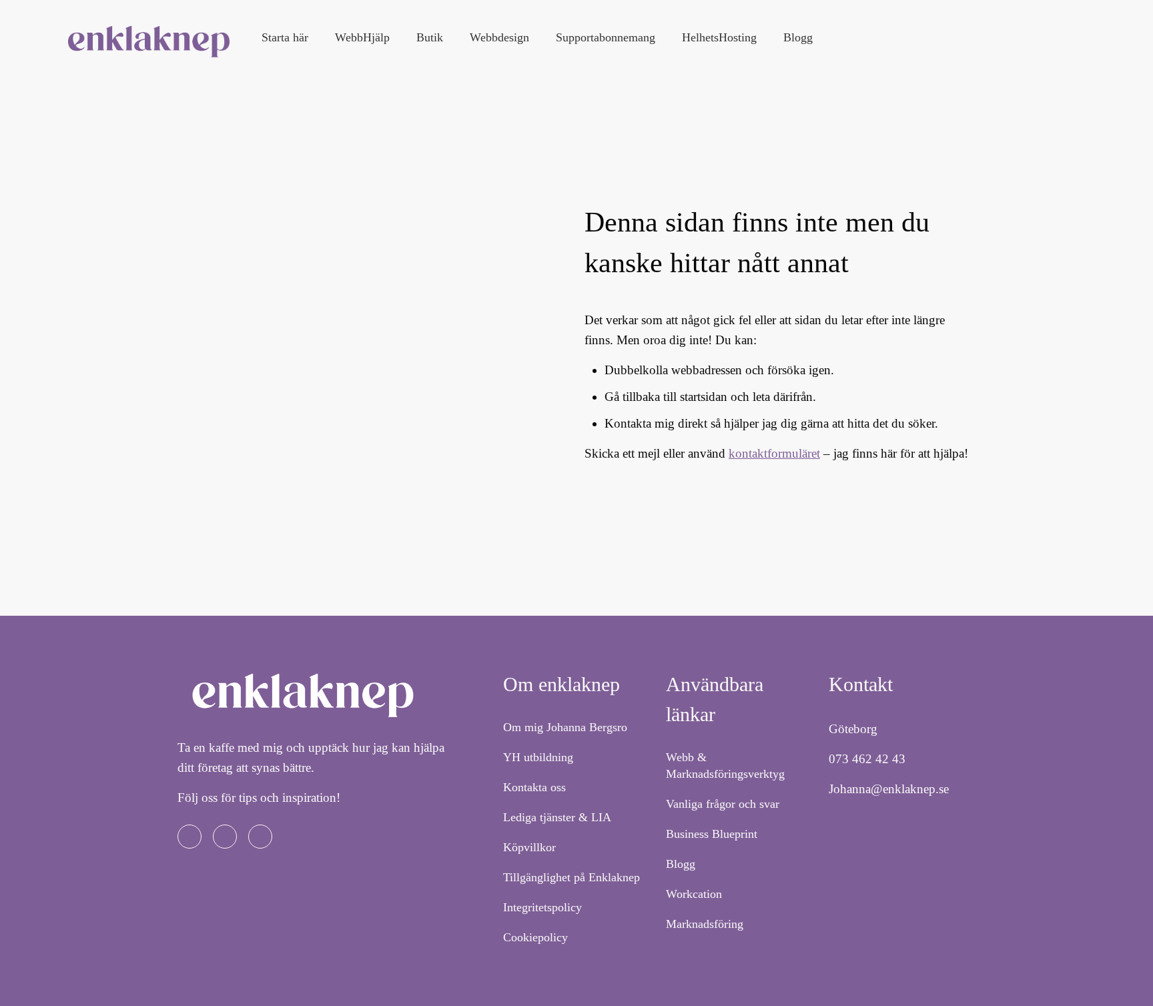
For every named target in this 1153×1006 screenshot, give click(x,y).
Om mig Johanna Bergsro (565, 727)
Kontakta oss (534, 787)
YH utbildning (538, 757)
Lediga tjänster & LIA (557, 817)
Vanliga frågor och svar (722, 804)
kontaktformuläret (774, 453)
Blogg (680, 864)
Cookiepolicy (535, 937)
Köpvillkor (529, 847)
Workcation (694, 894)
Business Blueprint (711, 834)
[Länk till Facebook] (189, 837)
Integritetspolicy (542, 907)
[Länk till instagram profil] (225, 837)
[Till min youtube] (260, 837)
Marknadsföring (704, 924)
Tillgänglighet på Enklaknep (571, 877)
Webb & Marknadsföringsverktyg (725, 765)
